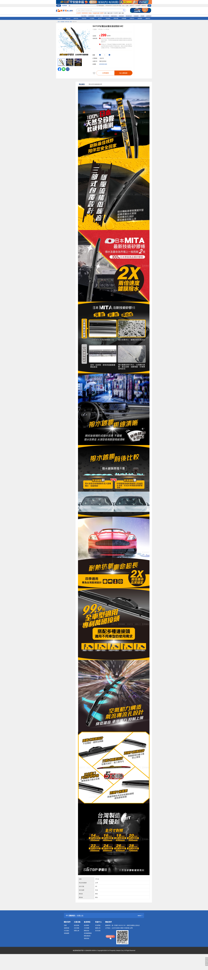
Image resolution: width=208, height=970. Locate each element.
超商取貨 (148, 16)
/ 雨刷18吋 (74, 21)
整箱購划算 (129, 16)
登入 (123, 5)
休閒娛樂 (124, 18)
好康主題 (60, 18)
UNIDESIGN (84, 13)
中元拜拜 (78, 13)
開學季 (102, 13)
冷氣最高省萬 (96, 13)
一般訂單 (101, 58)
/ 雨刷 (70, 21)
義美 (120, 13)
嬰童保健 (116, 18)
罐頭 (123, 13)
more (139, 915)
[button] (67, 69)
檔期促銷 (121, 16)
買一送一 (98, 16)
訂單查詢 (138, 5)
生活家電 (92, 18)
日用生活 (132, 18)
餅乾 (105, 13)
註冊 (127, 5)
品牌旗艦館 (91, 16)
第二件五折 (106, 16)
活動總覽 (136, 16)
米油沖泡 (84, 18)
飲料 (111, 13)
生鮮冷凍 (68, 18)
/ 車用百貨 (67, 21)
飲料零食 (76, 18)
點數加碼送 (114, 16)
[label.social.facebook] (59, 69)
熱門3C (100, 18)
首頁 (59, 21)
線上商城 (84, 16)
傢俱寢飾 (140, 18)
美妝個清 (108, 18)
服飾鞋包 (148, 18)
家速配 (142, 16)
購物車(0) (144, 5)
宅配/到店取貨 (102, 61)
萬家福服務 (101, 5)
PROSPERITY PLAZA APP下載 (113, 5)
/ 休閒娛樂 (62, 21)
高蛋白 (90, 13)
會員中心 (132, 5)
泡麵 (108, 13)
